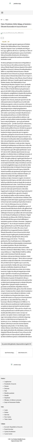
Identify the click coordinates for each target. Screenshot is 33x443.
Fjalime (7, 19)
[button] (31, 12)
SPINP (21, 441)
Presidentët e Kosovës (10, 384)
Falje (5, 391)
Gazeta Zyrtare (8, 434)
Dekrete (6, 386)
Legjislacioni (7, 381)
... (4, 19)
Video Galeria (8, 419)
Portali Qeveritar (8, 429)
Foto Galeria (7, 417)
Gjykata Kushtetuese (9, 431)
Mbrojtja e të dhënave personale (12, 400)
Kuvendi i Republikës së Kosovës (13, 427)
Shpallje (6, 395)
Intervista (6, 414)
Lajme (6, 410)
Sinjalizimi (7, 397)
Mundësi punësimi (9, 393)
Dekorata (6, 388)
